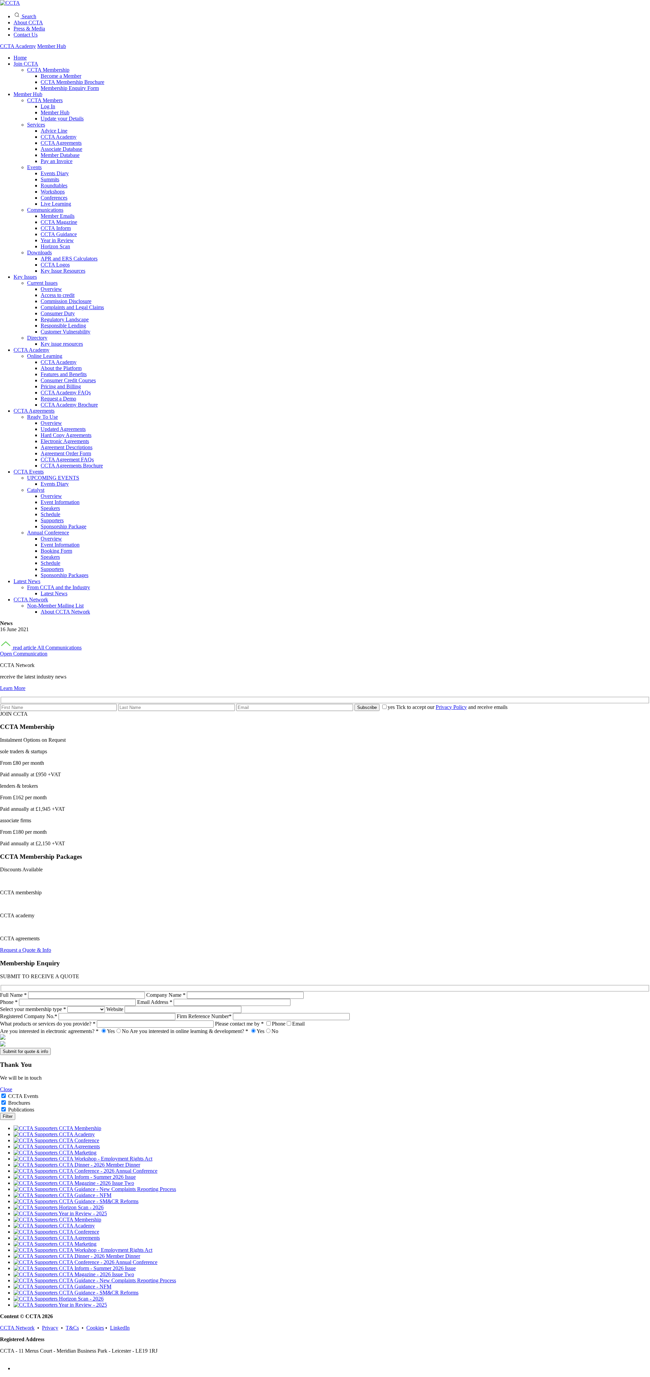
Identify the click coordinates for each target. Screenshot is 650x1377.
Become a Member (61, 76)
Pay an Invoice (56, 161)
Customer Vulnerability (65, 332)
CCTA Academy (18, 46)
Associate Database (61, 149)
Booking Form (56, 551)
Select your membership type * (33, 1009)
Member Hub (51, 46)
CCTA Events (29, 472)
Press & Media (29, 28)
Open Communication (23, 654)
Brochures (19, 1103)
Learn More (12, 688)
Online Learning (44, 356)
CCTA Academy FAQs (66, 392)
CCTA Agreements (61, 143)
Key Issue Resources (63, 271)
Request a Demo (58, 398)
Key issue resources (62, 344)
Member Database (60, 155)
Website (115, 1009)
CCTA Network (31, 599)
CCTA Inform (56, 228)
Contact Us (26, 35)
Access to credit (57, 295)
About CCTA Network (65, 612)
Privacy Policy (451, 707)
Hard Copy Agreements (66, 435)
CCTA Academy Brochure (69, 405)
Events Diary (55, 173)
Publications (21, 1109)
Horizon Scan (55, 246)
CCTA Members (45, 100)
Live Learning (56, 204)
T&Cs (72, 1328)
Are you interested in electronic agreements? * (64, 1031)
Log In (48, 106)
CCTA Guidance (59, 234)
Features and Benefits (64, 374)
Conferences (54, 198)
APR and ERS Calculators (69, 258)
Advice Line (54, 131)
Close (6, 1089)
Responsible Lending (63, 325)
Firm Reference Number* (205, 1016)
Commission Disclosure (66, 301)
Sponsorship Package (63, 526)
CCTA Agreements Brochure (72, 465)
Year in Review (57, 240)
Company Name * (166, 995)
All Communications (59, 647)
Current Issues (42, 283)
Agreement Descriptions (66, 447)
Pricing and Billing (61, 386)
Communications (45, 210)
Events (34, 167)
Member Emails (57, 216)
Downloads (39, 252)
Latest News (27, 581)
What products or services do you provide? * (48, 1024)
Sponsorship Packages (64, 575)
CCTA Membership (48, 70)
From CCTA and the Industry (58, 587)
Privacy (50, 1328)
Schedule (50, 514)
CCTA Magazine (59, 222)
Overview (51, 289)
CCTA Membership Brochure (72, 82)
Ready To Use (42, 417)
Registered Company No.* (29, 1016)
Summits (50, 179)
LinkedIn (120, 1328)
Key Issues (25, 277)
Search (28, 16)
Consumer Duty (58, 313)
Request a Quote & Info (25, 950)
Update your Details (62, 118)
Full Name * (14, 995)
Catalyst (35, 490)
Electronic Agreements (65, 441)
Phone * (9, 1002)
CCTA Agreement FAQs (67, 459)
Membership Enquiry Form (70, 88)
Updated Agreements (63, 429)
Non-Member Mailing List (55, 606)
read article (24, 647)
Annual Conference (48, 532)
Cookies (95, 1328)
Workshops (53, 191)
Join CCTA (26, 64)
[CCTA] (10, 3)
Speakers (50, 508)
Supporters (52, 520)
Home (20, 58)
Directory (37, 338)
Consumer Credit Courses (68, 380)
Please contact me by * (260, 1024)
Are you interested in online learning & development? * (204, 1031)
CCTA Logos (55, 265)
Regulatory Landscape (65, 319)
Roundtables (54, 185)
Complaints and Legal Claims (72, 307)
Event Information (60, 502)
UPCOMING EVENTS (53, 478)
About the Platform (61, 368)
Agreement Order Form (66, 453)
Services (36, 125)
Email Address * (155, 1002)
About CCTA (28, 22)
